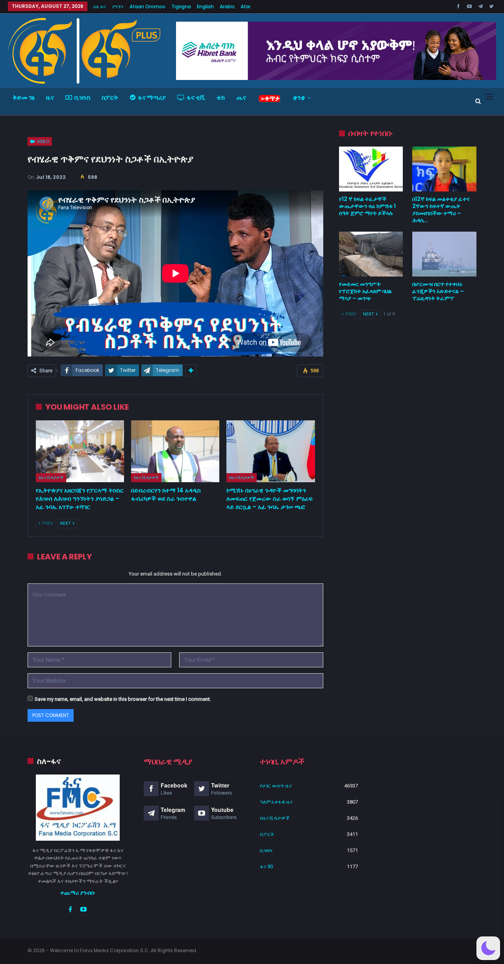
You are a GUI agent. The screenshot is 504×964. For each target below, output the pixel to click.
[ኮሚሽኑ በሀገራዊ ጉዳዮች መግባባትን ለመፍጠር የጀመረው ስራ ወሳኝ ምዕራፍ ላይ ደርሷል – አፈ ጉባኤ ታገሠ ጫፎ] (270, 451)
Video (42, 141)
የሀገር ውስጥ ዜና (276, 786)
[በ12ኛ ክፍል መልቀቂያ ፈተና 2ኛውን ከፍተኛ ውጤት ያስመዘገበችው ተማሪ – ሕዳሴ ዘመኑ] (444, 169)
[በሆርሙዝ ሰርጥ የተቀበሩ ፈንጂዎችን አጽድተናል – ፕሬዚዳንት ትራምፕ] (444, 254)
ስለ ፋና (99, 6)
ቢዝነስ (82, 97)
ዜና (50, 97)
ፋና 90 (266, 866)
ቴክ (221, 97)
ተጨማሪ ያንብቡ (77, 893)
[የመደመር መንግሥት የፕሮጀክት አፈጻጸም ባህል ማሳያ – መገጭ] (371, 254)
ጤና (241, 97)
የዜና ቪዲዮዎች (51, 477)
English (205, 6)
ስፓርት (110, 97)
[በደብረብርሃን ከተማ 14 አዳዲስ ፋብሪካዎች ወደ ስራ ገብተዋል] (175, 451)
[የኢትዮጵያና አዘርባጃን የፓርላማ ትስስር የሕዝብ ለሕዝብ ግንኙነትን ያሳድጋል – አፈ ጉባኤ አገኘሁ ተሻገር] (80, 451)
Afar (245, 6)
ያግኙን (118, 6)
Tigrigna (181, 6)
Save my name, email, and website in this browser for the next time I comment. (123, 699)
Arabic (227, 6)
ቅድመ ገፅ (24, 97)
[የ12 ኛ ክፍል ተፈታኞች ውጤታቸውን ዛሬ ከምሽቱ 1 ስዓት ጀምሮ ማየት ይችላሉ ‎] (371, 169)
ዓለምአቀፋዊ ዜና (276, 802)
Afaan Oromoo (147, 6)
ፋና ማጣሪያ (152, 97)
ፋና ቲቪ (196, 97)
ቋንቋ (299, 97)
